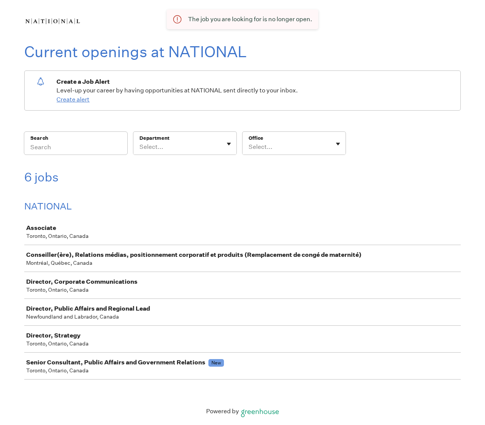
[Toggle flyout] (228, 143)
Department (154, 138)
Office (256, 138)
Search (39, 138)
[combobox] (140, 147)
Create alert (72, 99)
